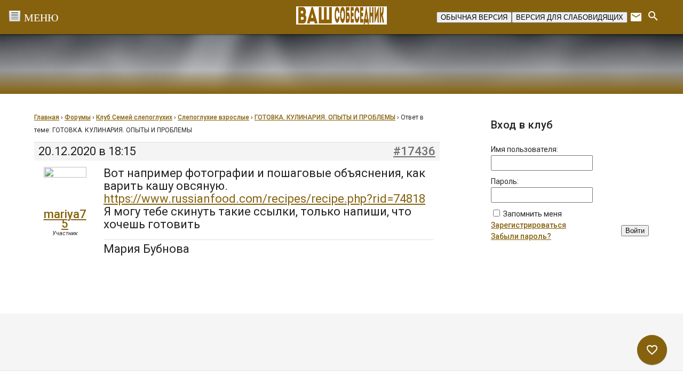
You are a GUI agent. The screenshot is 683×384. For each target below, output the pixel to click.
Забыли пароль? (521, 236)
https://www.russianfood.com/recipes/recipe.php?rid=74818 (264, 198)
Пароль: (505, 181)
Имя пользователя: (524, 149)
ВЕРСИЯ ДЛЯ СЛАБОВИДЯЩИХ (569, 17)
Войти (635, 231)
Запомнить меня (532, 214)
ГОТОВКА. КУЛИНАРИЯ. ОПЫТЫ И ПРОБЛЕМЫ (325, 117)
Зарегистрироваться (528, 225)
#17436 (414, 151)
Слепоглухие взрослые (213, 117)
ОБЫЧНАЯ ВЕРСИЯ (474, 17)
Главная (46, 117)
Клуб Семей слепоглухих (134, 117)
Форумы (78, 117)
